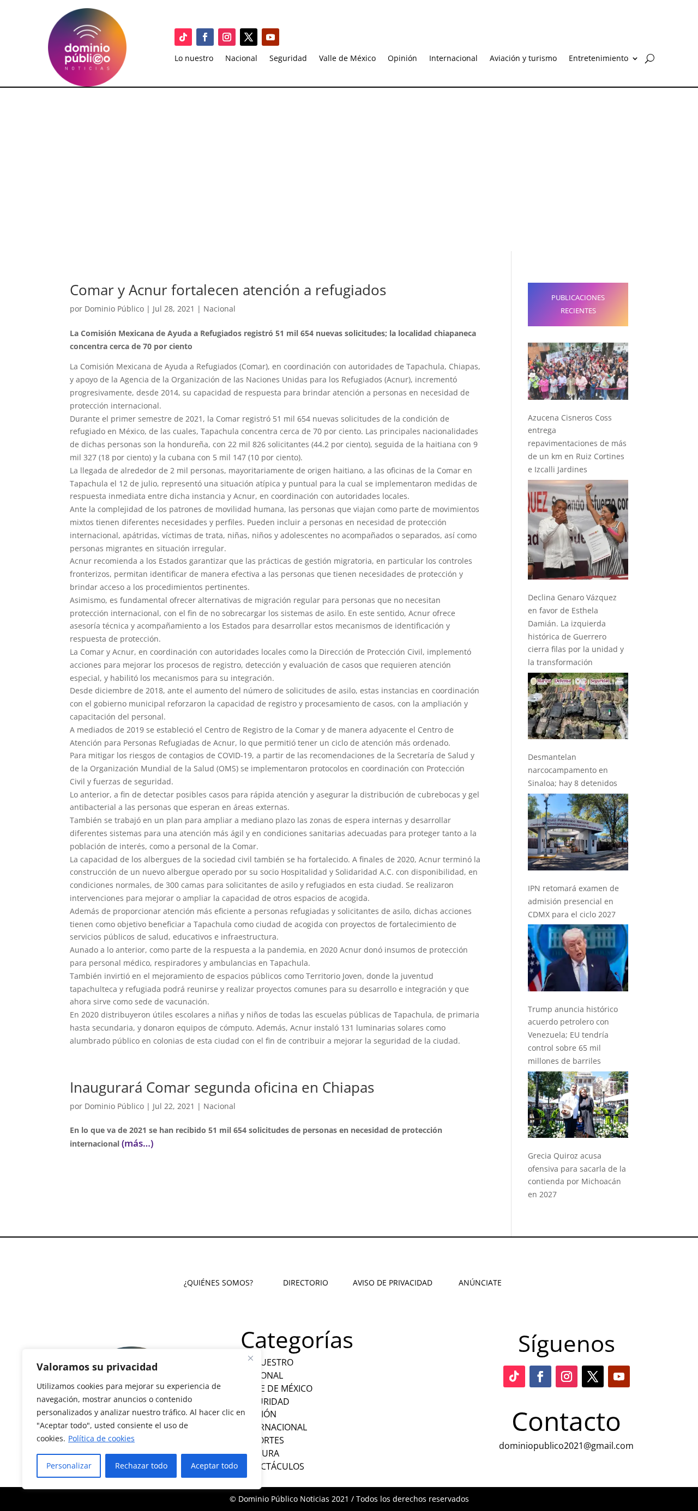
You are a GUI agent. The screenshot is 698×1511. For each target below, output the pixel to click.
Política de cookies (101, 1438)
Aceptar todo (214, 1465)
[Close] (250, 1357)
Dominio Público (114, 308)
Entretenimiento (598, 58)
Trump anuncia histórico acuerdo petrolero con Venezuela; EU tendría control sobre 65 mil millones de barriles (573, 1035)
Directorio (305, 1282)
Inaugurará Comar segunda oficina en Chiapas (222, 1087)
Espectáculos (272, 1466)
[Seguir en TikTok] (183, 37)
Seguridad (288, 58)
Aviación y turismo (523, 58)
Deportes (262, 1440)
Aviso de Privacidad (392, 1282)
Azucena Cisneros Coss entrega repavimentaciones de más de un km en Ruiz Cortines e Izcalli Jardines (577, 443)
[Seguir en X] (248, 37)
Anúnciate (480, 1282)
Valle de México (347, 58)
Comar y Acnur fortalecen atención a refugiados (228, 290)
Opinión (402, 58)
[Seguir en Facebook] (205, 37)
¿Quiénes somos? (218, 1282)
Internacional (453, 58)
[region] (142, 1419)
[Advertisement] (349, 169)
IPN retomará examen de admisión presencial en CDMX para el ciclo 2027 (573, 901)
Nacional (241, 58)
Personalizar (69, 1465)
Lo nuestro (193, 58)
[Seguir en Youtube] (270, 37)
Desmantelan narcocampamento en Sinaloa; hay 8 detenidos (572, 770)
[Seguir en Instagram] (227, 37)
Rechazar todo (141, 1465)
